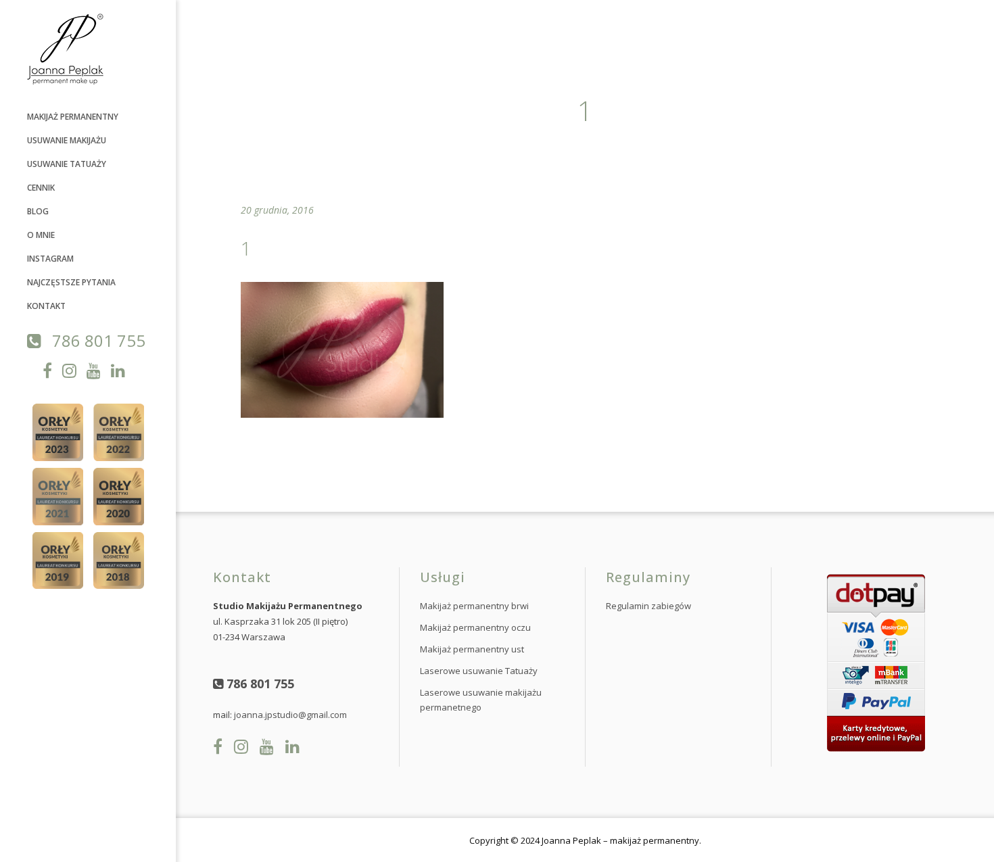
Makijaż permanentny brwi (474, 606)
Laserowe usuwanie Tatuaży (479, 671)
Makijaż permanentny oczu (475, 627)
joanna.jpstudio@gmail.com (290, 715)
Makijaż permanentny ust (472, 649)
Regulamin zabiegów (648, 606)
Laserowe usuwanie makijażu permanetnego (481, 699)
